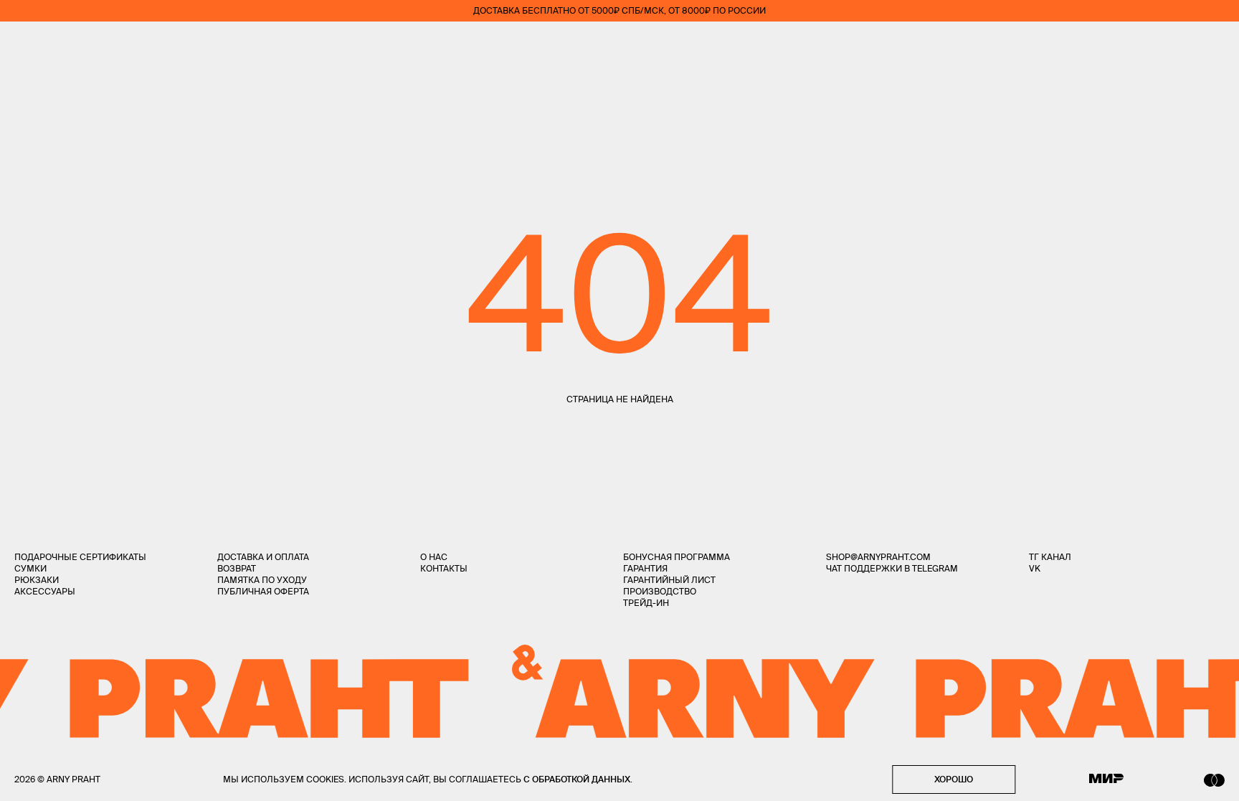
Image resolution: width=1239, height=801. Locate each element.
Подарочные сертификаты (80, 556)
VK (1034, 568)
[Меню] (20, 43)
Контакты (443, 568)
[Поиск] (61, 43)
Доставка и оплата (263, 556)
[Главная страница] (619, 42)
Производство (659, 591)
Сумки (30, 568)
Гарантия (645, 568)
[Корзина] (1218, 43)
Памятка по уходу (262, 579)
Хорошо (953, 779)
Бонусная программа (676, 556)
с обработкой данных (576, 779)
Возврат (236, 568)
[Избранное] (1134, 43)
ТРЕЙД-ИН (646, 602)
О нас (433, 556)
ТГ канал (1050, 556)
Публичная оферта (263, 591)
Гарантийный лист (669, 579)
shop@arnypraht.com (878, 556)
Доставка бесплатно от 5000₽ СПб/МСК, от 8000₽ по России (619, 10)
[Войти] (1177, 43)
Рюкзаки (36, 579)
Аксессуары (44, 591)
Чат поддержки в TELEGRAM (892, 568)
